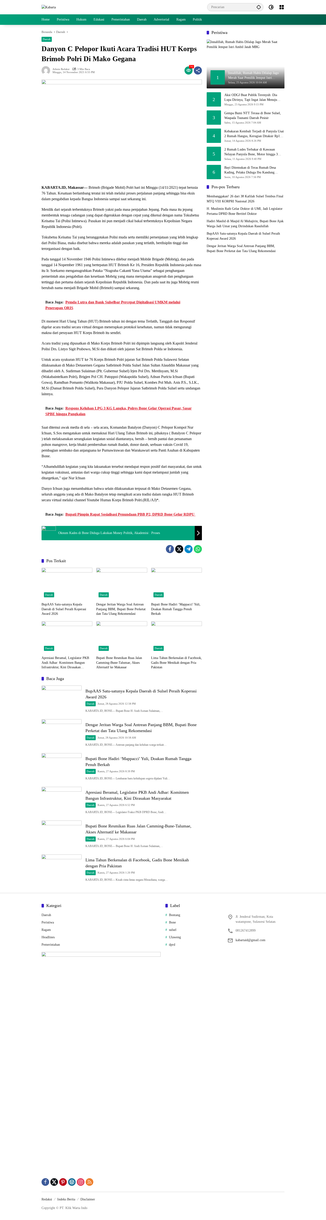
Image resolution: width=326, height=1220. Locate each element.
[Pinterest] (63, 1182)
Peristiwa (48, 922)
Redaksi (47, 1199)
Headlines (48, 937)
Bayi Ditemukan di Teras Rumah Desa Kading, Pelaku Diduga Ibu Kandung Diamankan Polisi (250, 170)
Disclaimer (87, 1199)
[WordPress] (72, 1182)
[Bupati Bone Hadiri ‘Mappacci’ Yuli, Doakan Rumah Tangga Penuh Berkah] (176, 584)
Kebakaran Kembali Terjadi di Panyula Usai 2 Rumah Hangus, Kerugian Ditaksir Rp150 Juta (254, 134)
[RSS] (89, 1182)
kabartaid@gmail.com (250, 940)
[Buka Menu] (281, 7)
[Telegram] (188, 549)
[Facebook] (170, 549)
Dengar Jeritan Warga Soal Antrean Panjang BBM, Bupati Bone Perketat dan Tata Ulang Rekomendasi (121, 609)
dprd (172, 944)
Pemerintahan (51, 944)
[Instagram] (80, 1182)
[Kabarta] (49, 7)
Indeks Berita (66, 1199)
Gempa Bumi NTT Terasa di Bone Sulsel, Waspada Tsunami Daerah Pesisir (252, 115)
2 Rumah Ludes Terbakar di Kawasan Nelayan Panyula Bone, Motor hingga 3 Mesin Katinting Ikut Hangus (251, 152)
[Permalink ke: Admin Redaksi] (47, 70)
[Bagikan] (198, 70)
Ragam (46, 930)
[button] (258, 7)
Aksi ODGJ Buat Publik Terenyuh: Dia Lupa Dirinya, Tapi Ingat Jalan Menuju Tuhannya (250, 97)
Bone (172, 922)
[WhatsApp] (198, 549)
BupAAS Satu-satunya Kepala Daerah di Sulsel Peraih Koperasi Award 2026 (64, 609)
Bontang (174, 915)
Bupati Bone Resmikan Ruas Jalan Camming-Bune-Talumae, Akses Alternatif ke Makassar (119, 662)
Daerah (47, 39)
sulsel (172, 930)
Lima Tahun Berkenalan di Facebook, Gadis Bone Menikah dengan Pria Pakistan (176, 662)
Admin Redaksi (61, 69)
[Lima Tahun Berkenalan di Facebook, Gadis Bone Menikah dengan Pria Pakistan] (176, 637)
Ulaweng (175, 937)
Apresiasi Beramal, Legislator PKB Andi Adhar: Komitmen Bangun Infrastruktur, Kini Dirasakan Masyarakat (65, 663)
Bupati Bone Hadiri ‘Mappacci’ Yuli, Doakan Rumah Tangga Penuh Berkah (175, 609)
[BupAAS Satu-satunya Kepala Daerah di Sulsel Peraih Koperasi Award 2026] (67, 584)
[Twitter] (179, 549)
